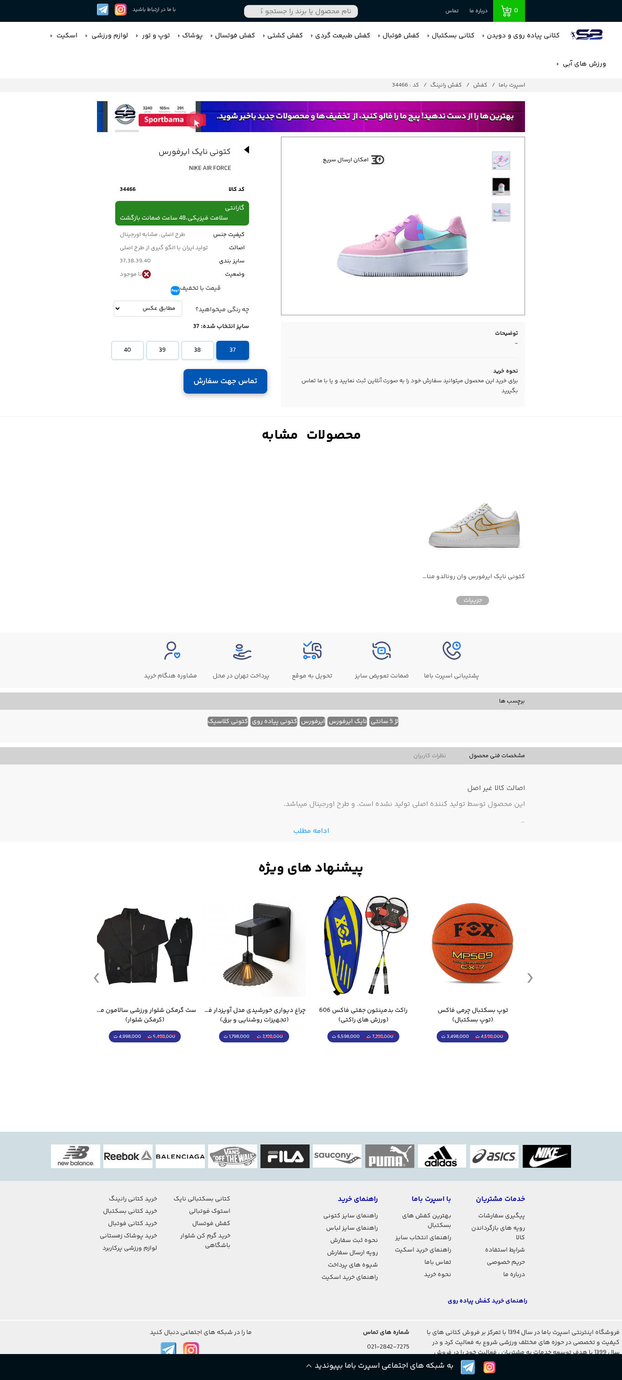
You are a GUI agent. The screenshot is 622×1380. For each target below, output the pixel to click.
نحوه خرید (437, 1275)
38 (197, 350)
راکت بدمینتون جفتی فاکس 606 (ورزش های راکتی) (363, 1015)
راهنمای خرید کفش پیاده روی (487, 1301)
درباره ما (478, 11)
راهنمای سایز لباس (352, 1228)
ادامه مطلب (311, 831)
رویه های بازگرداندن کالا (498, 1233)
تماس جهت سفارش (226, 381)
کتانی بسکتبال (453, 36)
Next (530, 977)
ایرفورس (313, 722)
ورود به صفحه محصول (472, 1053)
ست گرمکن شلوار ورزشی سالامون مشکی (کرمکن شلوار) (144, 1015)
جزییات (473, 600)
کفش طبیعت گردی (342, 36)
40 (127, 350)
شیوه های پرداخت (353, 1265)
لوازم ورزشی (109, 36)
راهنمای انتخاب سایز (423, 1238)
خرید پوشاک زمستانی (128, 1236)
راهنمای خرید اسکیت (423, 1250)
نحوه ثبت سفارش (354, 1241)
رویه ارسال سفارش (352, 1253)
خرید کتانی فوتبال (132, 1224)
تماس (452, 11)
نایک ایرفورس (348, 722)
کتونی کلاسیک (228, 722)
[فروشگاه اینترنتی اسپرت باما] (587, 36)
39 (162, 350)
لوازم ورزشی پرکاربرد (129, 1248)
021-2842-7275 (388, 1347)
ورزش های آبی (583, 64)
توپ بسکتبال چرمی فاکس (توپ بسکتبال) (473, 1015)
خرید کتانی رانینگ (133, 1199)
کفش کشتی (285, 36)
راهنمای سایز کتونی (350, 1216)
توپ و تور (155, 36)
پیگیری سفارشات (501, 1216)
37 (232, 350)
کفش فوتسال (235, 36)
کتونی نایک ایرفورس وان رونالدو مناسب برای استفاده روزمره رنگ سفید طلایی (472, 577)
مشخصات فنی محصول (497, 755)
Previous (96, 977)
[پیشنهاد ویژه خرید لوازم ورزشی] (311, 868)
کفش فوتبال (400, 36)
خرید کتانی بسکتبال (130, 1211)
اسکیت (66, 36)
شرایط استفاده (505, 1250)
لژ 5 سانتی (384, 722)
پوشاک (192, 36)
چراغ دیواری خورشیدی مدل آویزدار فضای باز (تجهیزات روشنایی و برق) (254, 1015)
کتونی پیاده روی (274, 722)
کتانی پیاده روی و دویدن (523, 36)
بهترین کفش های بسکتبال (426, 1221)
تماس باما (437, 1262)
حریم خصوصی (506, 1262)
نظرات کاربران (429, 755)
